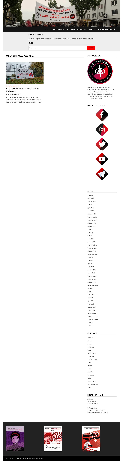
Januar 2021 (91, 273)
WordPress (35, 458)
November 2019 (92, 316)
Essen (89, 350)
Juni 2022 (90, 233)
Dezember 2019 (92, 313)
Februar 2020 (91, 307)
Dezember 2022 (92, 217)
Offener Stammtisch (57, 29)
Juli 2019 (90, 323)
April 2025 (90, 198)
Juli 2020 (90, 292)
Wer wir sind (71, 29)
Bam (41, 458)
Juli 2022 (90, 229)
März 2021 (90, 267)
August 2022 (91, 226)
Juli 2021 (90, 257)
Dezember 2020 (92, 276)
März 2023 (90, 211)
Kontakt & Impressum (105, 29)
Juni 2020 (90, 295)
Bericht (89, 341)
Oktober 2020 (91, 282)
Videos (89, 387)
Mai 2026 (90, 195)
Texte (89, 378)
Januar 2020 (91, 310)
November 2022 (92, 220)
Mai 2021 (90, 260)
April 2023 (90, 208)
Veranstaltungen (92, 384)
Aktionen (9, 86)
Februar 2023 (91, 214)
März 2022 (90, 239)
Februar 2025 (91, 201)
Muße (89, 362)
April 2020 (90, 301)
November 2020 (92, 279)
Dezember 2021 (92, 245)
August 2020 (91, 288)
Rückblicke (92, 29)
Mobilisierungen (92, 359)
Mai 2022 (90, 236)
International (91, 353)
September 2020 (92, 285)
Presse (89, 366)
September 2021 (92, 254)
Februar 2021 (91, 270)
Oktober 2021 (91, 251)
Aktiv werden (81, 29)
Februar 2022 (91, 242)
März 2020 (90, 304)
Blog (46, 29)
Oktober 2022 (91, 223)
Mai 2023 (90, 205)
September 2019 (92, 319)
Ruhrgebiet (90, 375)
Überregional (91, 381)
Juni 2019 (90, 326)
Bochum (90, 344)
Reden (89, 369)
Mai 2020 (90, 298)
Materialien (90, 356)
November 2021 (92, 248)
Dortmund (16, 86)
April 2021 (90, 264)
